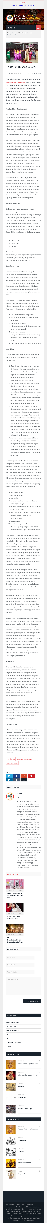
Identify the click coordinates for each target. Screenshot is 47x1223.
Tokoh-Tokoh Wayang (13, 1042)
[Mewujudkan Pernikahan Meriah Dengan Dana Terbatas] (15, 929)
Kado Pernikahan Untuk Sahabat (13, 918)
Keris (7, 1034)
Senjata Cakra (22, 1097)
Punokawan (22, 1140)
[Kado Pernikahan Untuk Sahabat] (15, 908)
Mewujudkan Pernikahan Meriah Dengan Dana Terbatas (15, 940)
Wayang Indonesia (24, 1163)
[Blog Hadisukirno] (23, 17)
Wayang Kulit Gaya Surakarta (23, 5)
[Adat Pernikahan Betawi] (22, 62)
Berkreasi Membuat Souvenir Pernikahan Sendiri (15, 895)
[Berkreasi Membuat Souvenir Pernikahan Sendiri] (15, 885)
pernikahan (11, 759)
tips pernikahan (12, 763)
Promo (8, 1038)
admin (10, 73)
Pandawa (21, 1151)
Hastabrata (21, 1086)
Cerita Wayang (11, 1026)
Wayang (9, 1046)
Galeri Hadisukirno (12, 1030)
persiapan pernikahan (25, 759)
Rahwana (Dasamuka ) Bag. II (28, 1075)
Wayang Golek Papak (25, 1109)
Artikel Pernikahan (34, 73)
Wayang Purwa (23, 1174)
